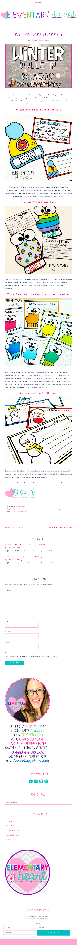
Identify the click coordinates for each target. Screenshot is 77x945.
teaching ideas (19, 511)
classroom (25, 509)
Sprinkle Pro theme (39, 942)
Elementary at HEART (38, 15)
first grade (52, 509)
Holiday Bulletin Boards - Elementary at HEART (22, 557)
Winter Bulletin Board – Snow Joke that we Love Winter (38, 294)
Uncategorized (10, 839)
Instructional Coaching (13, 830)
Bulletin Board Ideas (19, 506)
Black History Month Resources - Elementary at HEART (25, 545)
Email (7, 632)
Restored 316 (53, 942)
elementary (46, 509)
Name (7, 621)
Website (7, 642)
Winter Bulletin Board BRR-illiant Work (38, 109)
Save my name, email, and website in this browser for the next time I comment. (31, 656)
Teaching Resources (12, 835)
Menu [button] (40, 2)
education (40, 509)
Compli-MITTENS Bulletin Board (38, 202)
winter (25, 511)
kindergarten (59, 509)
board (15, 509)
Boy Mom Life (10, 821)
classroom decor (33, 509)
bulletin (20, 509)
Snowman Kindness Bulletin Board (38, 393)
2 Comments (47, 40)
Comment (9, 590)
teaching (13, 511)
